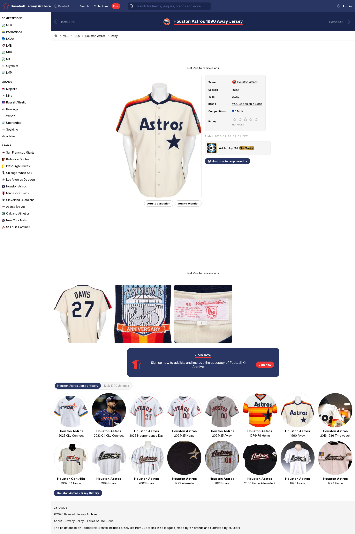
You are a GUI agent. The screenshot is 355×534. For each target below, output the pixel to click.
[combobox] (173, 6)
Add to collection (158, 203)
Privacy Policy (74, 521)
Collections (101, 6)
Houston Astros (95, 36)
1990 (77, 36)
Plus (116, 6)
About (58, 521)
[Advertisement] (203, 54)
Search (84, 6)
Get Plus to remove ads (203, 68)
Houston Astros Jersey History (78, 493)
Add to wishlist (188, 203)
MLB (66, 36)
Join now (265, 364)
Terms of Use (96, 521)
